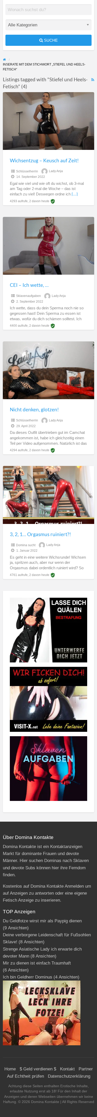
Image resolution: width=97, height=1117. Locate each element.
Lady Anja (56, 171)
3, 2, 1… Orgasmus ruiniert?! (40, 534)
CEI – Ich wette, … (29, 285)
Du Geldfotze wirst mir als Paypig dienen (42, 920)
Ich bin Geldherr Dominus (27, 977)
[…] (75, 194)
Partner (86, 1069)
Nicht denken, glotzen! (34, 409)
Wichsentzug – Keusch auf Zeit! (44, 160)
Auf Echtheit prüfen (25, 1076)
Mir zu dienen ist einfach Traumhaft (37, 963)
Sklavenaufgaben (28, 296)
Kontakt (67, 1069)
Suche (50, 40)
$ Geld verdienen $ (38, 1069)
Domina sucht (25, 545)
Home (10, 1069)
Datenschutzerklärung (69, 1076)
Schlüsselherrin (27, 171)
